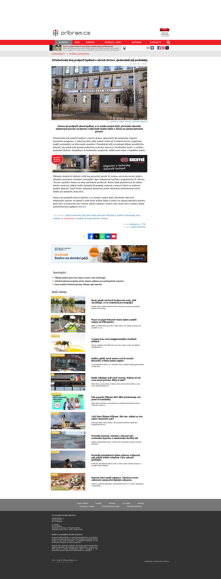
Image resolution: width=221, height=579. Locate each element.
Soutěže (98, 503)
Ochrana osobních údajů (110, 506)
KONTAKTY (155, 42)
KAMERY (90, 42)
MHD (77, 42)
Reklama (112, 503)
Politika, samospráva (79, 54)
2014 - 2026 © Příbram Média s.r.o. (64, 561)
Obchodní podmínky (134, 506)
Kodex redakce (82, 503)
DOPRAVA (136, 42)
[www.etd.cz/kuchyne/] (99, 164)
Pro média (126, 503)
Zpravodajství (58, 54)
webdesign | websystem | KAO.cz (157, 561)
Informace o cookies (86, 506)
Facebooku (69, 218)
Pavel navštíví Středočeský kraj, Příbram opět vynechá (77, 284)
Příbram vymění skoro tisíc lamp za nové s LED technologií (78, 277)
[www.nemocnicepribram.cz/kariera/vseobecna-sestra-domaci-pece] (99, 254)
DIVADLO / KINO (113, 42)
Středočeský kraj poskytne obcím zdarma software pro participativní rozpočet (88, 281)
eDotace (82, 206)
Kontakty (140, 503)
